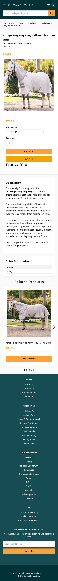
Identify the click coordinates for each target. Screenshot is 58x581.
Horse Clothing (29, 435)
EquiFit (29, 486)
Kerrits (29, 461)
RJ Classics (29, 469)
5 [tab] (33, 370)
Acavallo (29, 490)
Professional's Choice (29, 473)
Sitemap (29, 396)
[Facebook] (7, 165)
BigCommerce (41, 573)
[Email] (12, 165)
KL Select (29, 482)
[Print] (16, 165)
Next (54, 327)
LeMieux (29, 457)
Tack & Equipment (29, 427)
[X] (21, 165)
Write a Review (24, 43)
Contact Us (29, 388)
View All (29, 498)
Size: (12, 127)
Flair (22, 573)
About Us (29, 384)
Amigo (29, 478)
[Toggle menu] (4, 5)
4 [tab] (31, 370)
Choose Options (29, 358)
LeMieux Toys (29, 415)
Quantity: (10, 138)
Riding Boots (29, 439)
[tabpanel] (29, 326)
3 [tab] (29, 370)
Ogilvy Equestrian (29, 494)
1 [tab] (24, 370)
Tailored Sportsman (29, 423)
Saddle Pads (29, 431)
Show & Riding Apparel (29, 419)
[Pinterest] (26, 165)
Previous (3, 327)
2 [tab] (27, 370)
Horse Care (29, 443)
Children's (29, 411)
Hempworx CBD (29, 392)
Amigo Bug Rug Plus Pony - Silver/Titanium (28, 342)
